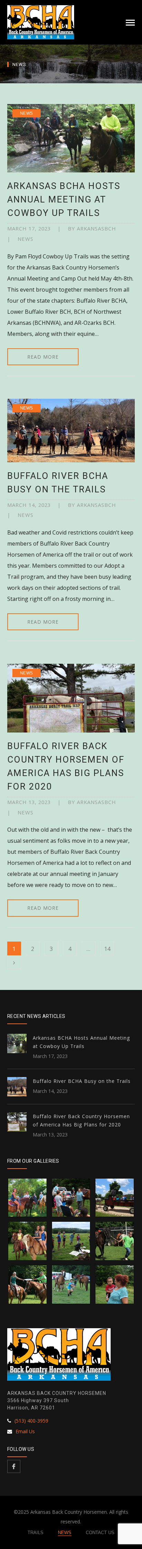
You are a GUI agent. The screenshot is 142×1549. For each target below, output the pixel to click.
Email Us (25, 1431)
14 (107, 949)
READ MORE (43, 356)
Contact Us (100, 1532)
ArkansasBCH (96, 228)
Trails (35, 1532)
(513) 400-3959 (31, 1420)
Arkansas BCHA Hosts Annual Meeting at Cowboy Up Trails (63, 199)
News (26, 113)
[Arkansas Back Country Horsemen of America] (40, 22)
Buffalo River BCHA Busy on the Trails (82, 1081)
